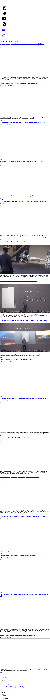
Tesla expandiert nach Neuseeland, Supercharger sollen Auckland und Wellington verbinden (23, 516)
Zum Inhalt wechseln (5, 1)
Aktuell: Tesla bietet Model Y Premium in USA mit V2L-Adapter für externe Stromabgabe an (16, 686)
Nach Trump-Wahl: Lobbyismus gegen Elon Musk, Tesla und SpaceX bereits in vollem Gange (23, 320)
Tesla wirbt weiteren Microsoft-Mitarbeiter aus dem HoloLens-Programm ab (19, 241)
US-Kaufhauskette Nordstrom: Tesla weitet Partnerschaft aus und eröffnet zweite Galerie (22, 122)
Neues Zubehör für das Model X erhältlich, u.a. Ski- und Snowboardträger (18, 437)
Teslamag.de (2, 4)
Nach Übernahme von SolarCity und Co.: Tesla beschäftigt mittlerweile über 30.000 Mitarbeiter (24, 201)
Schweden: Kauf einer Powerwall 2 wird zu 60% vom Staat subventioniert (18, 281)
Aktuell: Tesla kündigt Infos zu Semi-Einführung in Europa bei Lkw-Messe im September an (16, 684)
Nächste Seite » (4, 677)
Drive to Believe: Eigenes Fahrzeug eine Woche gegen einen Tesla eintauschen (19, 477)
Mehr (1, 120)
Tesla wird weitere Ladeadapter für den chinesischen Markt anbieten (17, 635)
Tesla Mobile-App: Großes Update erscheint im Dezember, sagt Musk (17, 555)
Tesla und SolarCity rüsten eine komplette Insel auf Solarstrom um (16, 359)
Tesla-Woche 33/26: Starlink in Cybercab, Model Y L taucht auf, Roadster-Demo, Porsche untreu (17, 687)
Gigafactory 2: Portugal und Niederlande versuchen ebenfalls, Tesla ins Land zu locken (22, 44)
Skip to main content (5, 2)
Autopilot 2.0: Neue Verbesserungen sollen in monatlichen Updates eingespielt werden (21, 161)
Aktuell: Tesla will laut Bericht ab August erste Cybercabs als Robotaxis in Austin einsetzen (16, 685)
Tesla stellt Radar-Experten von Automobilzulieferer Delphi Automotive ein (19, 83)
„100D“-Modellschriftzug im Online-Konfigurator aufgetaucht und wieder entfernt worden (23, 398)
